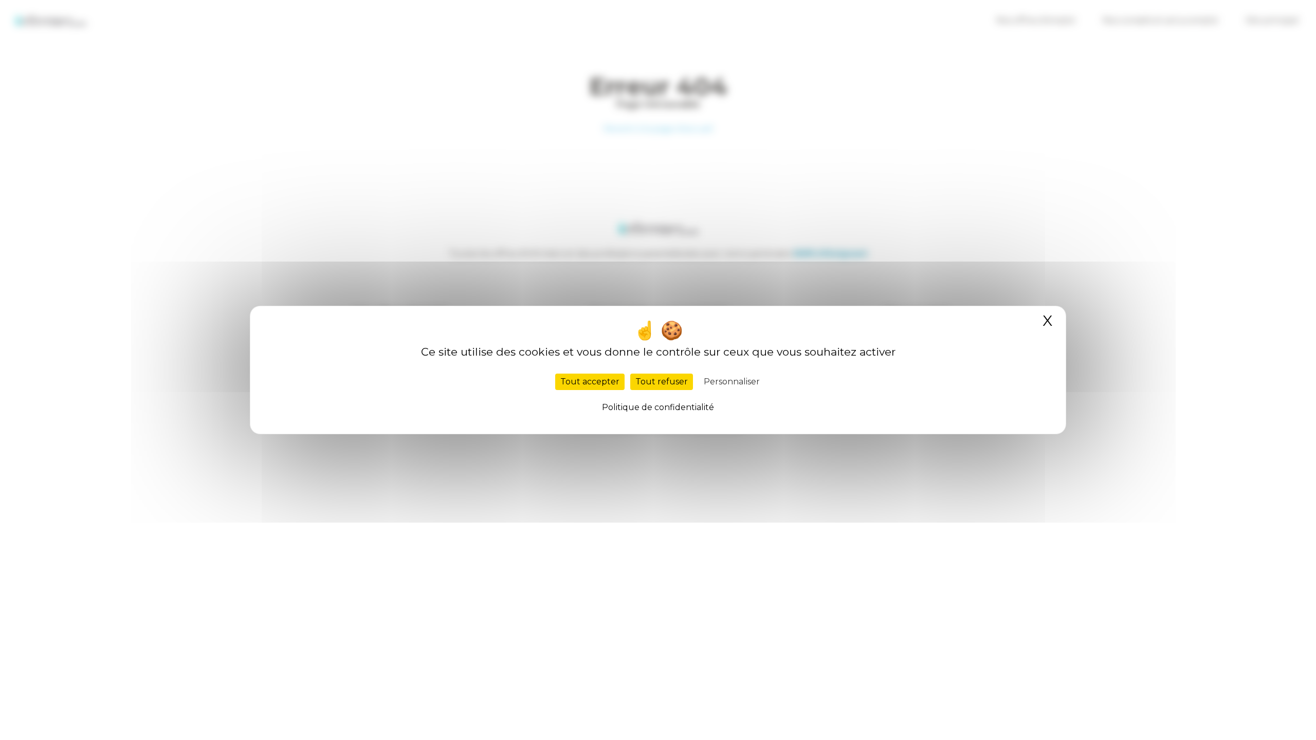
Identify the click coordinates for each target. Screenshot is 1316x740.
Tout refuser (661, 381)
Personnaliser (732, 381)
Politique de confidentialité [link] (658, 407)
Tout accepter (589, 381)
